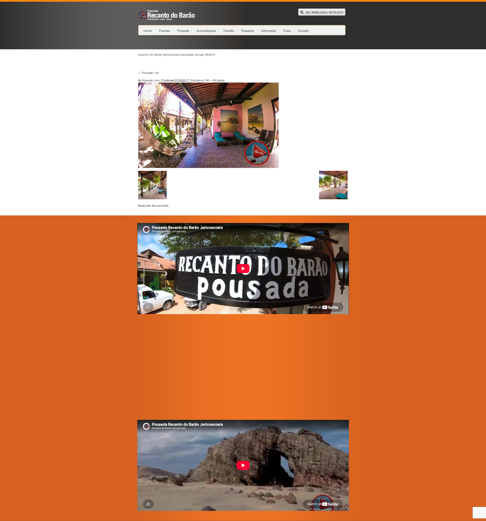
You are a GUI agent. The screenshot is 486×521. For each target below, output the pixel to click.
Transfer (228, 30)
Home (148, 30)
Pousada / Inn (148, 73)
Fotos (287, 30)
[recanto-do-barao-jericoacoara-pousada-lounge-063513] (208, 125)
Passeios (247, 30)
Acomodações (206, 30)
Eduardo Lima (151, 80)
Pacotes (164, 30)
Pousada (183, 30)
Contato (303, 30)
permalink (162, 205)
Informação (268, 30)
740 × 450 (210, 80)
